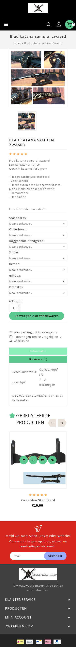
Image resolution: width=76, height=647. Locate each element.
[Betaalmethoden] (20, 641)
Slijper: (14, 252)
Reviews (38, 359)
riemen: (14, 264)
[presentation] (53, 423)
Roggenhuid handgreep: (26, 241)
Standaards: (18, 218)
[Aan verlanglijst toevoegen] (33, 460)
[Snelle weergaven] (52, 460)
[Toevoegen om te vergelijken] (43, 460)
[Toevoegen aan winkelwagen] (23, 460)
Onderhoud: (18, 229)
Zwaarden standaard (38, 500)
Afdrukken (21, 341)
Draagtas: (16, 287)
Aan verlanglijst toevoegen (34, 332)
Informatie (38, 351)
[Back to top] (68, 635)
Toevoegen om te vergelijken (36, 337)
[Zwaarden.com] (38, 7)
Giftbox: (15, 275)
